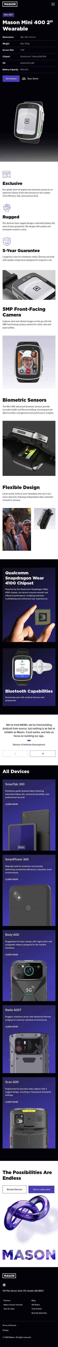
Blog (33, 1300)
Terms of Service (9, 1325)
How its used (9, 1308)
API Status (36, 1304)
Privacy (5, 1330)
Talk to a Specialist (41, 1189)
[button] (52, 4)
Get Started (11, 78)
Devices (7, 1300)
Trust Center (37, 1308)
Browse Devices (14, 1189)
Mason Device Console (13, 1304)
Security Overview (39, 1313)
